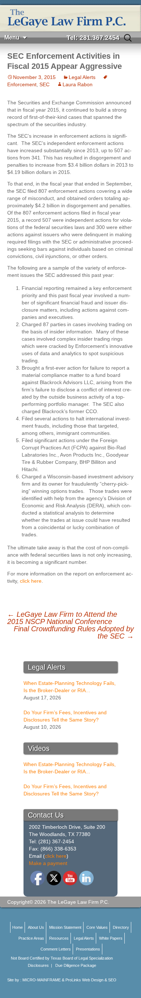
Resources (59, 938)
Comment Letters (55, 949)
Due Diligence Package (75, 965)
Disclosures (38, 965)
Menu (12, 37)
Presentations (88, 949)
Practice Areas (31, 938)
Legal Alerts (82, 77)
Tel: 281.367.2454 (93, 37)
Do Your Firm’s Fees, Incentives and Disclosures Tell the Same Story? (65, 716)
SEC (44, 84)
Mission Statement (65, 927)
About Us (36, 927)
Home (17, 927)
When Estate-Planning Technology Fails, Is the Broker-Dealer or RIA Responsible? (70, 687)
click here (31, 581)
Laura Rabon (78, 84)
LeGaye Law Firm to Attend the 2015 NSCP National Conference (62, 617)
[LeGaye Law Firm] (70, 18)
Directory (121, 927)
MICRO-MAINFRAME (41, 980)
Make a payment (48, 863)
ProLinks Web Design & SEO (90, 980)
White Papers (111, 938)
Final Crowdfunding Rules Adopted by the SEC (74, 632)
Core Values (97, 927)
